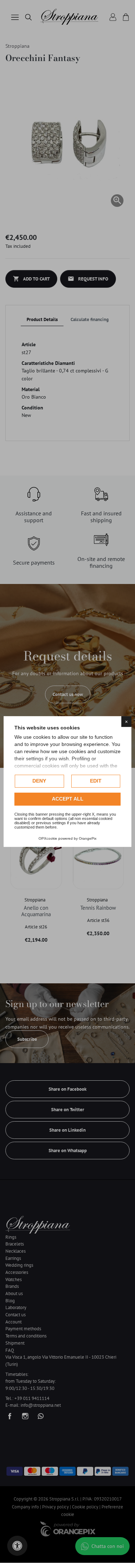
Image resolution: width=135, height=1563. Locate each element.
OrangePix (87, 838)
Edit (96, 781)
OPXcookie (48, 838)
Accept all (68, 799)
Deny (39, 781)
